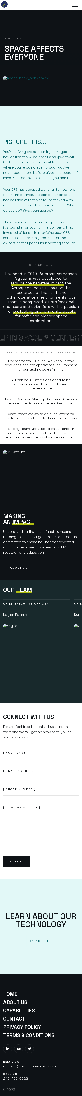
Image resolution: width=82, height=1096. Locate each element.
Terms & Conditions (28, 1035)
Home (10, 994)
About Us (15, 1002)
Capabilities (19, 1010)
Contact (14, 1019)
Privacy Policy (22, 1027)
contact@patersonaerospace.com (32, 1066)
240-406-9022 (15, 1078)
